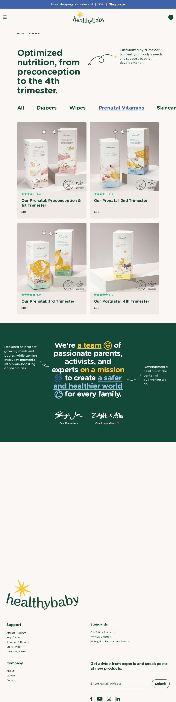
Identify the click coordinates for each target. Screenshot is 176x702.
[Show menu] (4, 17)
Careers (10, 675)
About (10, 671)
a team (89, 345)
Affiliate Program (16, 633)
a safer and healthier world (88, 381)
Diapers (46, 108)
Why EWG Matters (101, 636)
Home (20, 33)
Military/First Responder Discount (110, 641)
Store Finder (13, 647)
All (20, 108)
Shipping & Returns (17, 642)
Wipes (77, 108)
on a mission (102, 369)
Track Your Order (16, 651)
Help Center (13, 637)
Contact (11, 680)
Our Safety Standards (102, 632)
